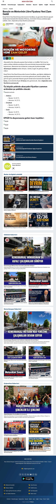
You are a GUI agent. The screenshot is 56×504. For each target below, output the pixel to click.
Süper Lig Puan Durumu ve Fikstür (13, 490)
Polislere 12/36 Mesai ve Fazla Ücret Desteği (40, 227)
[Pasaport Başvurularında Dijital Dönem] (40, 183)
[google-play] (28, 479)
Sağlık (46, 4)
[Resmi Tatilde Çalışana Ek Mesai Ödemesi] (40, 201)
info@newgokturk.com (29, 468)
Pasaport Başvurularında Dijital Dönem (39, 191)
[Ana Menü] (3, 1)
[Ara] (52, 1)
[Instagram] (25, 474)
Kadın (48, 499)
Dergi (41, 499)
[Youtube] (30, 474)
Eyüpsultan (21, 4)
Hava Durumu (34, 485)
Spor (34, 499)
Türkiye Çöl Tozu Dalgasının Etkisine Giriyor (15, 227)
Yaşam (11, 8)
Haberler (5, 8)
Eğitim (41, 4)
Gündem (28, 4)
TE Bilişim (31, 501)
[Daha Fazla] (12, 58)
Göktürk (3, 4)
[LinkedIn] (28, 474)
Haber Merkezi (16, 165)
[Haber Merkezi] (7, 166)
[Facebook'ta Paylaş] (4, 58)
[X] (23, 474)
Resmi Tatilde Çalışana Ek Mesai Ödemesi (39, 208)
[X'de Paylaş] (7, 58)
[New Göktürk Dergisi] (27, 1)
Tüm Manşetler (33, 490)
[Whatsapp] (33, 474)
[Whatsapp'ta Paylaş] (9, 58)
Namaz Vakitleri (9, 487)
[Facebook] (20, 474)
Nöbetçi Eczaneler (10, 485)
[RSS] (36, 474)
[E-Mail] (13, 168)
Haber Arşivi (33, 493)
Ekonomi (52, 4)
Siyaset (35, 4)
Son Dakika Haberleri (10, 493)
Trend (44, 499)
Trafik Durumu (33, 487)
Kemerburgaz (12, 4)
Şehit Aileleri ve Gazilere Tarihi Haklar (13, 191)
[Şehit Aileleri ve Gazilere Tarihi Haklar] (15, 183)
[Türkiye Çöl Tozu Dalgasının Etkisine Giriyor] (15, 219)
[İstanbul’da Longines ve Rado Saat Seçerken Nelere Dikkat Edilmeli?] (15, 201)
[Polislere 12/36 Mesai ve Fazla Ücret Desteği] (40, 219)
